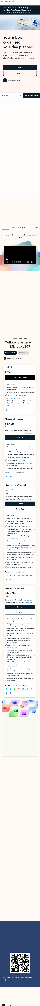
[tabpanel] (20, 158)
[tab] (7, 123)
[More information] (22, 395)
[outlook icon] (6, 410)
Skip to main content (7, 1)
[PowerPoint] (19, 575)
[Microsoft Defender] (6, 579)
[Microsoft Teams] (10, 579)
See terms (28, 433)
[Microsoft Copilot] (6, 575)
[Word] (10, 575)
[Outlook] (6, 476)
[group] (20, 300)
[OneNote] (27, 575)
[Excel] (14, 575)
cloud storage (16, 398)
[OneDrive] (10, 476)
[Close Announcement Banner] (35, 7)
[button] (11, 95)
